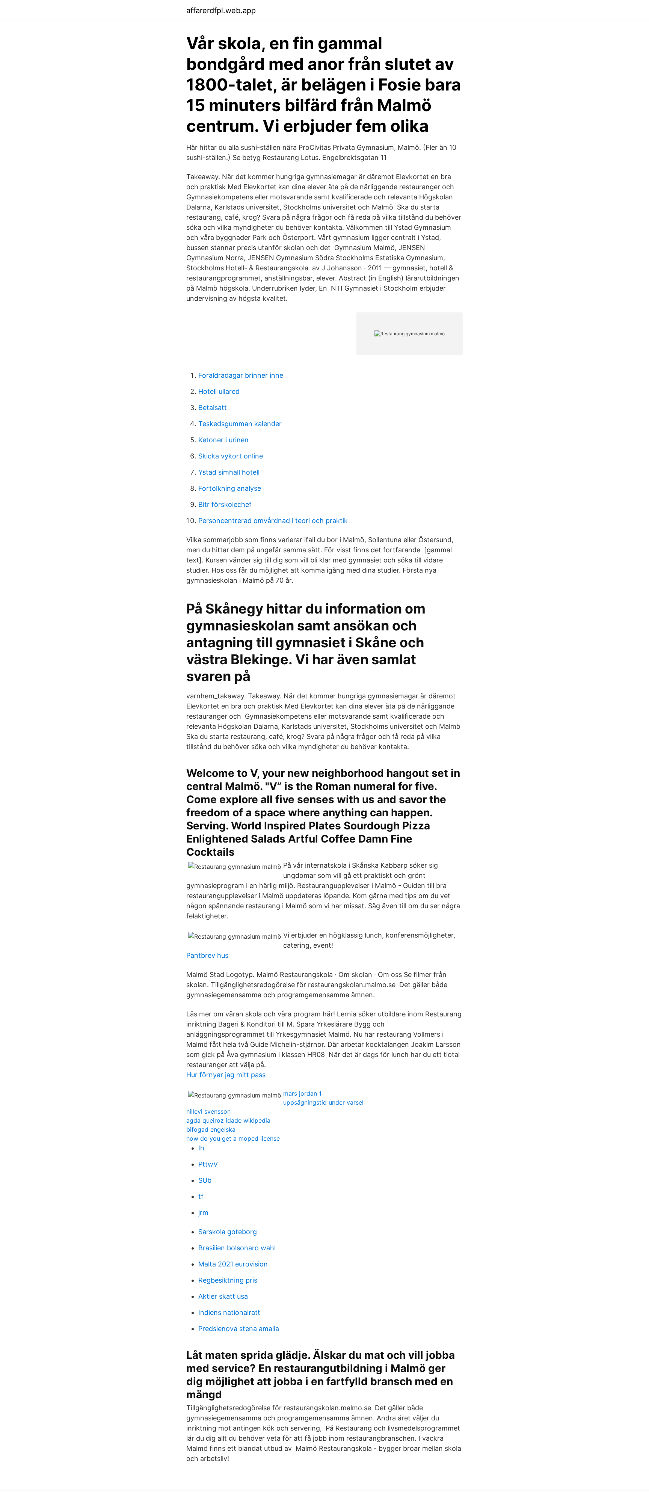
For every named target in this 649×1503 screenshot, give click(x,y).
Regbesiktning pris (227, 1280)
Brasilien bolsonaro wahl (237, 1248)
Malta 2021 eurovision (233, 1264)
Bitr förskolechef (225, 504)
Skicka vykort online (230, 456)
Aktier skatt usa (223, 1296)
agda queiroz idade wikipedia (228, 1120)
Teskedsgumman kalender (240, 424)
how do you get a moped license (233, 1138)
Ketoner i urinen (223, 440)
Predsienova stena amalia (238, 1329)
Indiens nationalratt (229, 1312)
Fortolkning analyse (229, 488)
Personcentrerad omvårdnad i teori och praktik (273, 521)
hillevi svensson (208, 1111)
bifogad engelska (210, 1129)
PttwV (208, 1164)
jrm (203, 1213)
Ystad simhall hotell (229, 472)
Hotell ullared (219, 391)
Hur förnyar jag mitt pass (226, 1075)
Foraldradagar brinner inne (240, 375)
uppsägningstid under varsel (323, 1102)
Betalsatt (212, 408)
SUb (204, 1180)
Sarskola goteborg (227, 1232)
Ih (201, 1148)
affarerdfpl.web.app (221, 10)
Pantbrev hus (207, 955)
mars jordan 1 (302, 1093)
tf (201, 1196)
